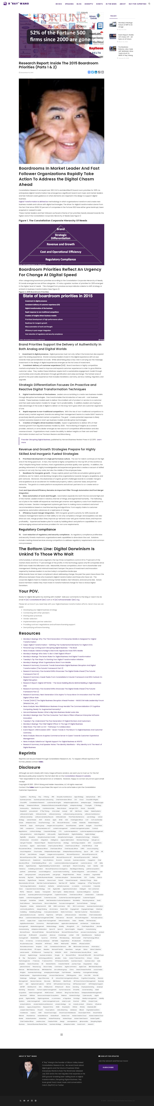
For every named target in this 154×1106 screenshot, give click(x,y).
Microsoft (69, 918)
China (72, 969)
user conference (92, 872)
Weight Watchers (68, 874)
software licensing (55, 814)
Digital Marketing (77, 834)
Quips (31, 825)
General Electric (51, 964)
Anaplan (39, 946)
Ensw (21, 941)
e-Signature (67, 998)
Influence (89, 1004)
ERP (92, 851)
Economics (40, 923)
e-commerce (56, 998)
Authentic (51, 886)
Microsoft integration (81, 918)
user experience (72, 1021)
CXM (77, 935)
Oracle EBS (91, 808)
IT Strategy (97, 805)
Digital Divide (32, 880)
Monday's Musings (83, 840)
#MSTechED (65, 944)
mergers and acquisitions (55, 854)
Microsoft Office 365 (84, 955)
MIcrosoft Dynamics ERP (46, 857)
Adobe (31, 906)
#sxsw (79, 874)
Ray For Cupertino (137, 4)
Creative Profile (52, 1021)
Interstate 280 (91, 1007)
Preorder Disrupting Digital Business (35, 439)
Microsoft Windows (63, 823)
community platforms (27, 909)
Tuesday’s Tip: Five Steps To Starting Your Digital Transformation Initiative (53, 659)
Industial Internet (63, 964)
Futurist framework (71, 880)
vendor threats (31, 820)
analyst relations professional (43, 1004)
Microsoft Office (71, 955)
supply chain (31, 920)
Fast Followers (66, 972)
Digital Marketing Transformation (49, 866)
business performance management (40, 895)
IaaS (89, 866)
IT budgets (88, 805)
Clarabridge (62, 935)
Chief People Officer (88, 926)
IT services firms (47, 961)
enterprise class (31, 823)
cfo (78, 926)
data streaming (62, 1010)
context (71, 935)
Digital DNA (56, 889)
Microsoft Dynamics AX (89, 854)
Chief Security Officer (71, 848)
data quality (51, 834)
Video (74, 920)
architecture (84, 923)
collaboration (89, 895)
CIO (75, 800)
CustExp (92, 877)
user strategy (91, 817)
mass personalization (51, 912)
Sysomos (44, 938)
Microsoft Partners (38, 932)
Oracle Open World (84, 1013)
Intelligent (83, 889)
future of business (33, 964)
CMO (21, 828)
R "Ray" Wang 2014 (94, 883)
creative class (40, 1021)
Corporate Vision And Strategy (35, 889)
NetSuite (95, 857)
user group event (30, 874)
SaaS (98, 900)
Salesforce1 (36, 860)
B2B (50, 906)
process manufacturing (88, 932)
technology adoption (78, 843)
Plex (24, 958)
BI (52, 978)
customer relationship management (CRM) (39, 918)
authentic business (63, 886)
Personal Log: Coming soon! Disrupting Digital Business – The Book (50, 648)
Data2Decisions (87, 935)
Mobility (61, 926)
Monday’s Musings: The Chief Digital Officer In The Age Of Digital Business (53, 724)
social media (98, 969)
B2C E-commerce (78, 906)
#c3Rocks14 (33, 935)
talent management (35, 992)
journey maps (76, 964)
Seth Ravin (78, 811)
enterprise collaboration (39, 929)
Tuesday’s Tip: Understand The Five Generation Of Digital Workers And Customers (57, 721)
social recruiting (87, 990)
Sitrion (85, 949)
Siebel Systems (96, 811)
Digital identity (30, 998)
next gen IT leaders (26, 843)
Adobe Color (65, 1016)
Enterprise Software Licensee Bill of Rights (55, 805)
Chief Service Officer (76, 895)
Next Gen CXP (63, 883)
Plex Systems (32, 958)
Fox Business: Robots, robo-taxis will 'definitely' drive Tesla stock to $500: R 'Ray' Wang (125, 51)
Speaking (69, 4)
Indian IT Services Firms (76, 958)
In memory (29, 941)
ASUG (65, 952)
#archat (76, 1001)
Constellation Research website (77, 776)
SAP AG (49, 984)
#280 (57, 1007)
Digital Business (31, 866)
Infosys (89, 958)
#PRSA (84, 1001)
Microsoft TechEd (57, 949)
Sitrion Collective (95, 949)
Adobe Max (42, 1018)
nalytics (33, 1013)
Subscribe (108, 1067)
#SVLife (82, 1007)
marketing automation (35, 869)
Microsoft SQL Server (52, 932)
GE (42, 964)
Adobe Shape (67, 1018)
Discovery (47, 981)
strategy (66, 843)
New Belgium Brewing (77, 869)
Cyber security (87, 995)
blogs (96, 964)
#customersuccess (26, 944)
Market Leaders (25, 975)
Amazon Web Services (56, 975)
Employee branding (88, 987)
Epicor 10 (52, 929)
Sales (41, 762)
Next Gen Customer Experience (46, 883)
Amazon (22, 955)
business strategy (55, 1024)
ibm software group (60, 969)
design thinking (42, 909)
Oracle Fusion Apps (50, 1013)
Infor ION (95, 975)
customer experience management (91, 831)
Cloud (81, 800)
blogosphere (87, 964)
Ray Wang (32, 797)
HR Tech (22, 854)
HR (102, 851)
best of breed (41, 846)
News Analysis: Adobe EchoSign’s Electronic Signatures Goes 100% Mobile (53, 650)
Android (47, 820)
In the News (111, 4)
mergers (42, 854)
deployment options (37, 984)
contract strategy (35, 831)
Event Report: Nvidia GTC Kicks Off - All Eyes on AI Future (126, 37)
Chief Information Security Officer (80, 952)
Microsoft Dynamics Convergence (56, 869)
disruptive (32, 837)
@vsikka (58, 958)
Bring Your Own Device (72, 992)
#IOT (40, 820)
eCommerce (54, 909)
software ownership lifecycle (44, 817)
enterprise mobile (69, 1024)
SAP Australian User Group (62, 984)
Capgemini (91, 860)
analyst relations (25, 1004)
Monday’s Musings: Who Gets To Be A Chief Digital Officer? (47, 653)
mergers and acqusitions (55, 825)
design (62, 1021)
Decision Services (35, 981)
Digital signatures (43, 998)
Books (59, 4)
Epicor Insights (70, 929)
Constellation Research (36, 802)
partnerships (32, 872)
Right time (50, 915)
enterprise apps (86, 802)
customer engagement (33, 897)
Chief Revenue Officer (41, 848)
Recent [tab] (113, 16)
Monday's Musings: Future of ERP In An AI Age (125, 25)
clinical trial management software (67, 978)
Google (57, 955)
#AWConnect (49, 992)
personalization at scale (28, 915)
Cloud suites (38, 851)
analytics (87, 874)
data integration (39, 834)
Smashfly (76, 990)
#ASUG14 (58, 952)
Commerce (58, 967)
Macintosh (23, 995)
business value (89, 961)
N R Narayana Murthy (62, 961)
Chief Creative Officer (26, 1021)
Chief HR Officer (87, 846)
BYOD (60, 820)
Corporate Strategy (50, 831)
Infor (80, 975)
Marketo (81, 920)
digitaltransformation (27, 923)
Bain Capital (57, 892)
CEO (85, 877)
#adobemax (31, 1016)
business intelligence (83, 892)
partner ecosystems (93, 869)
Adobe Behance (43, 1016)
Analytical (42, 886)
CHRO (82, 848)
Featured (41, 880)
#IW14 (56, 944)
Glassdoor (31, 990)
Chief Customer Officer (55, 846)
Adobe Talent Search (81, 1018)
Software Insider (41, 814)
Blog (79, 4)
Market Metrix (35, 938)
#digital (22, 972)
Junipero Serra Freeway (27, 1010)
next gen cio (95, 840)
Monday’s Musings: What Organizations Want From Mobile (47, 662)
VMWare (32, 995)
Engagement (74, 909)
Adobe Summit (41, 906)
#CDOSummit (36, 952)
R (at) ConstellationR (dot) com (37, 600)
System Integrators (78, 872)
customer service (86, 863)
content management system (80, 828)
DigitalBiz (23, 837)
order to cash (66, 1001)
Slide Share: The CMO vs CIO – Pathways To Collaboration (47, 727)
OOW (39, 1013)
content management (60, 828)
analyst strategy (60, 1004)
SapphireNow (65, 941)
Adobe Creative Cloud (79, 1016)
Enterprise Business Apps (52, 851)
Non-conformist (94, 889)
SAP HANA (55, 941)
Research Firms (48, 1007)
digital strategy (90, 834)
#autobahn (66, 1007)
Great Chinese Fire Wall (83, 969)
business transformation (95, 906)
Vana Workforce (48, 860)
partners (22, 872)
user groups (56, 874)
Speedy (37, 892)
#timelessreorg (64, 938)
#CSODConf (87, 941)
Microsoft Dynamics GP (64, 857)
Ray (40, 797)
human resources (65, 990)
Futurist (60, 880)
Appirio (32, 846)
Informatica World (26, 949)
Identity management (89, 998)
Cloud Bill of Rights (92, 800)
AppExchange (32, 955)
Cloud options (49, 1010)
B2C (69, 906)
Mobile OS (23, 825)
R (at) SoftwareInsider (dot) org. (66, 600)
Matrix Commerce (66, 912)
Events (99, 4)
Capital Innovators (61, 895)
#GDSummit (48, 987)
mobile (74, 823)
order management (33, 1001)
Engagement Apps (87, 909)
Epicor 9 (60, 929)
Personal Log (37, 967)
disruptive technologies (65, 837)
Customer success (50, 897)
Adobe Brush (55, 1016)
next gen (78, 949)
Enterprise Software (33, 805)
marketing (23, 912)
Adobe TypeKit (94, 1018)
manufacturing (91, 929)
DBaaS (81, 1010)
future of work (51, 880)
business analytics (46, 955)
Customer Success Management (69, 897)
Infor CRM (87, 975)
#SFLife (74, 1007)
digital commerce (70, 967)
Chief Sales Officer (56, 848)
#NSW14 (74, 944)
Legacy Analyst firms (34, 1007)
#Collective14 (76, 941)
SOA (40, 987)
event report (66, 866)
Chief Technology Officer (91, 938)
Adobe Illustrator (31, 1018)
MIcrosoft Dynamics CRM (28, 857)
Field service (60, 918)
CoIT (86, 820)
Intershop (99, 909)
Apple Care (82, 967)
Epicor (86, 851)
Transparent (46, 892)
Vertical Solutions (64, 920)
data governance (25, 834)
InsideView (32, 900)
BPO (99, 797)
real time (41, 915)
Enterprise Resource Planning (72, 851)
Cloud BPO (23, 802)
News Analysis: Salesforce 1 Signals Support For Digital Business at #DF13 (52, 741)
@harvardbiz (84, 1021)
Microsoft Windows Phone (70, 932)
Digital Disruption (63, 834)
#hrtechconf (59, 987)
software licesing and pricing (72, 814)
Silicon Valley (47, 967)
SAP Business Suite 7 (79, 984)
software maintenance (92, 814)
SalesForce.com (25, 860)
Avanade (67, 860)
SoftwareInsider (61, 817)
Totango (93, 903)
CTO (60, 831)
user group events (44, 874)
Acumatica (23, 846)
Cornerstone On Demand (58, 946)
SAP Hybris (59, 915)
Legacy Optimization (67, 840)
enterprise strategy (76, 805)
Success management (66, 903)
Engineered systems (93, 1010)
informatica (95, 946)
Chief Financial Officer (72, 846)
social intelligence (44, 872)
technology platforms (46, 958)
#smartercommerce (26, 946)
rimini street (56, 811)
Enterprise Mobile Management (91, 992)
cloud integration (25, 851)
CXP (95, 863)
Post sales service (96, 918)
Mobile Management (37, 926)
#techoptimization (53, 923)
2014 (89, 843)
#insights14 (70, 926)
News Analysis (61, 808)
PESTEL (22, 892)
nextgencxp (81, 883)
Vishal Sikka (82, 915)
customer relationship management (66, 863)
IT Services (36, 961)
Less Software (32, 854)
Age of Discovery (44, 978)
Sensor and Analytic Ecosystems (48, 995)
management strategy (90, 972)
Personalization (95, 912)
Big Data (30, 877)
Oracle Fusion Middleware (67, 1013)
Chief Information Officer (64, 800)
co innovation (86, 886)
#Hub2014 (39, 944)
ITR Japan (37, 949)
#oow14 (40, 1010)
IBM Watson (57, 981)
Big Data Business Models (44, 877)
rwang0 (64, 811)
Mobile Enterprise (93, 823)
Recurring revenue (88, 900)
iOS (54, 823)
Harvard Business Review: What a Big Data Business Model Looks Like (51, 712)
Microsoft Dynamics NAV (82, 857)
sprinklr (81, 825)
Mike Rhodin (67, 981)
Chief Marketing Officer (39, 863)
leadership (77, 972)
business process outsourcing (43, 800)
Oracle (83, 808)
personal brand (25, 967)
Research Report (40, 843)
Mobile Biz (82, 823)
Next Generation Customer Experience (58, 900)
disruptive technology (83, 837)
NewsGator (69, 949)
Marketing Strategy (35, 912)
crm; (50, 863)
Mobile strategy (51, 926)
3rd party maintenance (64, 797)
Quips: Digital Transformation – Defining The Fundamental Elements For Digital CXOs (58, 645)
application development (69, 923)
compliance (30, 828)
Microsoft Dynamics (73, 854)
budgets (89, 825)
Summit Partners (82, 903)
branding (76, 987)
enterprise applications (71, 802)
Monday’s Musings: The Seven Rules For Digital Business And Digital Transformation (57, 656)
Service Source (37, 903)
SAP (71, 811)
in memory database (42, 941)
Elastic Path (64, 909)
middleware (24, 1013)
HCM (97, 851)
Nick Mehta (76, 900)
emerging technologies (51, 972)
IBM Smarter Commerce (81, 946)
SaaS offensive (25, 903)
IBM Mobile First (47, 969)
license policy (24, 808)
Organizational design (39, 975)
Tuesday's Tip (48, 952)
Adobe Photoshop (54, 1018)
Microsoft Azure (25, 932)
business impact (76, 961)
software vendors (70, 915)
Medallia (46, 949)
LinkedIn (41, 900)
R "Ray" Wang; (44, 811)
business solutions (79, 860)
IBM (70, 946)
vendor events (24, 952)
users (95, 952)
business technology (34, 972)
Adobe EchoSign (74, 995)
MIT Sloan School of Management (84, 981)
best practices (90, 797)
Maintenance (35, 808)
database (73, 1010)
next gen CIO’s (73, 808)
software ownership (26, 817)
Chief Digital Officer (77, 820)
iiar (70, 1004)
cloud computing (92, 848)
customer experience (70, 831)
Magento (80, 929)
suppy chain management (47, 920)
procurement (33, 811)
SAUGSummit (31, 987)
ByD (27, 984)
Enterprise (95, 837)
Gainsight (23, 900)
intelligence (54, 840)
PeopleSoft (23, 811)
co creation (75, 886)
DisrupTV (89, 4)
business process (25, 800)
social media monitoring (61, 872)
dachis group (39, 825)
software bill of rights (26, 814)
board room (81, 1024)
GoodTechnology (44, 823)
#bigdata (23, 906)
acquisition (43, 935)
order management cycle (51, 1001)
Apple (54, 820)
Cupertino (23, 797)
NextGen (72, 883)
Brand (68, 987)
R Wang (46, 797)
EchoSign (77, 998)
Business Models (76, 877)
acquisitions (97, 843)
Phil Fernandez (91, 920)
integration (44, 840)
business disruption (61, 877)
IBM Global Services (33, 969)
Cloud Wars (98, 825)
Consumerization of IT (43, 828)
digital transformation (70, 889)
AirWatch (59, 992)
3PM (53, 797)
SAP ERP (22, 987)
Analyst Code (93, 1001)
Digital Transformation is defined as (33, 201)
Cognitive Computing (88, 978)
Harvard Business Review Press (37, 1024)
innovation (34, 840)
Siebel (86, 811)
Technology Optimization (28, 886)
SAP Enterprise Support (96, 984)
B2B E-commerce (59, 906)
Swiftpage (32, 978)
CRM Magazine (71, 975)
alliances (53, 935)
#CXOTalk (53, 938)
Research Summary (54, 843)
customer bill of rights (54, 802)
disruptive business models (46, 837)
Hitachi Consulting (79, 866)
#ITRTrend (48, 944)
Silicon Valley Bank (51, 903)
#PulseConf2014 (84, 944)
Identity (95, 866)
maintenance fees (48, 808)
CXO (49, 889)
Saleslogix (23, 978)
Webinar (64, 995)
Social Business (71, 825)
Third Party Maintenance (76, 817)
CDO (66, 820)
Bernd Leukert (76, 938)
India (65, 958)
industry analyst (78, 1004)
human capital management (46, 990)
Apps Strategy (78, 797)
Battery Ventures (69, 892)
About (123, 4)
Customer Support (89, 897)
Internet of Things (85, 880)
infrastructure (24, 840)
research (91, 1024)
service (22, 920)
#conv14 (59, 860)
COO (45, 946)
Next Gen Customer (81, 912)
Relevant (29, 892)
